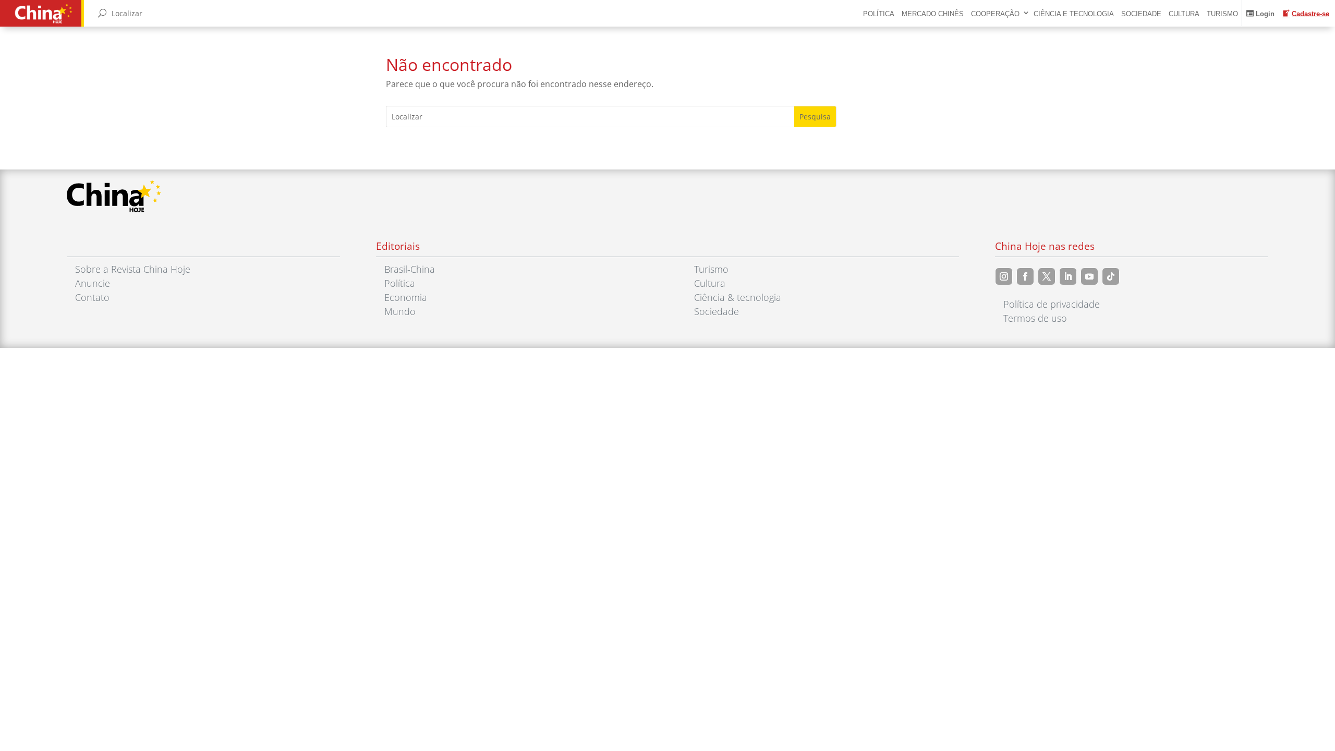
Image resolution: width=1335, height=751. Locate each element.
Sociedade (1141, 14)
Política (878, 14)
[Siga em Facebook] (1025, 276)
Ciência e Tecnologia (1074, 14)
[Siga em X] (1046, 276)
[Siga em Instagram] (1004, 276)
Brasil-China (409, 269)
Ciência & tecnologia (737, 297)
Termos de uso (1035, 318)
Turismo (1222, 14)
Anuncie (92, 283)
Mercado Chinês (933, 14)
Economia (405, 297)
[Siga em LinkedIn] (1068, 276)
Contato (92, 297)
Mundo (400, 311)
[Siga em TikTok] (1111, 276)
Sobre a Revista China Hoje (132, 269)
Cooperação (995, 14)
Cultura (1184, 14)
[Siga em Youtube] (1089, 276)
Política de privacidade (1051, 304)
